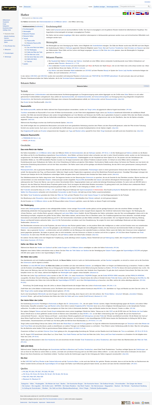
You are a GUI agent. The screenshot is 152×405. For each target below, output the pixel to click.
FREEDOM (26, 138)
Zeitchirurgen (140, 349)
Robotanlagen (93, 170)
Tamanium (130, 323)
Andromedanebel (45, 22)
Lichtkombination (40, 94)
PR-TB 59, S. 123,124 (78, 68)
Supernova (76, 278)
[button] (9, 34)
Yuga (70, 131)
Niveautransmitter (111, 99)
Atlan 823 (58, 52)
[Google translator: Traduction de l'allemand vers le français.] (129, 13)
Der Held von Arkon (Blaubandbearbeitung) (64, 388)
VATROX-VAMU (113, 275)
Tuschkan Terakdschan (85, 349)
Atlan (64, 349)
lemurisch (119, 294)
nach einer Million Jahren (70, 213)
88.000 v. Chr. (101, 288)
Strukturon (110, 112)
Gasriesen (32, 240)
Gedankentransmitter (84, 97)
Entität (105, 275)
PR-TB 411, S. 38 (107, 153)
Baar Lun (71, 323)
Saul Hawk (83, 334)
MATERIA (58, 386)
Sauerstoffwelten (61, 155)
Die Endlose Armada (107, 383)
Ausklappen (146, 85)
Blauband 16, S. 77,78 (72, 63)
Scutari (26, 102)
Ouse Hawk (112, 334)
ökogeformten (127, 238)
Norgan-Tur (97, 195)
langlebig (83, 238)
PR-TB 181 (32, 140)
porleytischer (116, 190)
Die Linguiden (36, 386)
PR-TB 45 (144, 331)
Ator (97, 361)
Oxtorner (46, 331)
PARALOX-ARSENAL (137, 275)
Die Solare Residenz (69, 386)
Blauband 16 (96, 50)
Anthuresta (58, 361)
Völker (32, 383)
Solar (126, 94)
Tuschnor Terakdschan (116, 48)
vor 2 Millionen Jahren (64, 198)
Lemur (76, 296)
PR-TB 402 (40, 240)
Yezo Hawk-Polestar (69, 334)
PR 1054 (23, 342)
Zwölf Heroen (88, 296)
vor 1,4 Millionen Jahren (75, 247)
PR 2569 (142, 280)
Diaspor (108, 66)
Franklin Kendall (65, 66)
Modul (66, 323)
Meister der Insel (137, 311)
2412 (50, 66)
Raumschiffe (80, 180)
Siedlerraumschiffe (29, 109)
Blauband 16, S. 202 (100, 296)
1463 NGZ (29, 361)
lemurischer (35, 303)
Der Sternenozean (97, 386)
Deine (128, 10)
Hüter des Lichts (37, 18)
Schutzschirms (25, 99)
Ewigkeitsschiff (28, 131)
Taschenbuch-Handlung (139, 386)
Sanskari (41, 230)
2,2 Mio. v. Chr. (50, 190)
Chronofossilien (120, 383)
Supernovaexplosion (86, 190)
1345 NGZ (33, 76)
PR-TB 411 (64, 374)
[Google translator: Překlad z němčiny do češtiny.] (142, 13)
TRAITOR (95, 76)
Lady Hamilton (128, 70)
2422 (111, 311)
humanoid (57, 30)
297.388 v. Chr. (67, 275)
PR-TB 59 (41, 374)
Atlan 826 (121, 99)
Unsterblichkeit (97, 45)
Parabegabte (39, 383)
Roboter (91, 198)
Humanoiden (62, 192)
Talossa (38, 311)
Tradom (113, 250)
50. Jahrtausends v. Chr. (75, 303)
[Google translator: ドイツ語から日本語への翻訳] (133, 13)
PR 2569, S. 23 (111, 285)
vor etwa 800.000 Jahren (37, 265)
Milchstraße (42, 294)
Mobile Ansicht (51, 402)
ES (57, 363)
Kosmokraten (55, 349)
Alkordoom (71, 349)
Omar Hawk (54, 331)
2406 (54, 323)
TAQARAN (88, 275)
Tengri (103, 131)
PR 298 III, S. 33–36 (79, 328)
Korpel (54, 311)
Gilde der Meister (69, 270)
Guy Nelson (52, 70)
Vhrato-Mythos (109, 294)
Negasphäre (109, 386)
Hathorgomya (110, 238)
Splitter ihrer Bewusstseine (29, 192)
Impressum (42, 402)
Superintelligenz (128, 250)
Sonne (120, 70)
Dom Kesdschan (50, 340)
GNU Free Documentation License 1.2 (53, 399)
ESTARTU (72, 280)
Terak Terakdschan (34, 195)
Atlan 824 (31, 119)
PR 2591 (23, 282)
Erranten (44, 131)
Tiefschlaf (90, 306)
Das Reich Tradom (84, 386)
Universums (89, 177)
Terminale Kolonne (69, 78)
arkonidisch (133, 294)
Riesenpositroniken (27, 170)
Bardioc (63, 383)
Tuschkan (24, 112)
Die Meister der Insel (52, 383)
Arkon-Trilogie (83, 388)
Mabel (73, 70)
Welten (67, 153)
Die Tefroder (125, 386)
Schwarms (72, 201)
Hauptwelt (54, 61)
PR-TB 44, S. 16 (35, 138)
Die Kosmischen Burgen (75, 383)
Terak (100, 48)
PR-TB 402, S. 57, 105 (95, 320)
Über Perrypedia (33, 402)
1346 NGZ (43, 76)
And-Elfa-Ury (142, 278)
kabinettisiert (114, 76)
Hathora (79, 61)
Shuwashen (40, 198)
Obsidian (45, 388)
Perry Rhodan (40, 361)
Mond (23, 240)
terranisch (24, 296)
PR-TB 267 (73, 72)
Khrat (81, 195)
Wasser (23, 220)
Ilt (80, 323)
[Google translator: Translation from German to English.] (147, 13)
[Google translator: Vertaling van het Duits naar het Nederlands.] (138, 13)
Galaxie (98, 180)
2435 (32, 334)
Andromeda (85, 76)
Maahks (132, 303)
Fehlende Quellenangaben (98, 388)
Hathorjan (69, 48)
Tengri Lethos (91, 109)
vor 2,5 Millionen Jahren (59, 22)
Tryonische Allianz (72, 361)
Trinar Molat (28, 326)
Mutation (48, 180)
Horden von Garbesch (45, 247)
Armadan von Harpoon (135, 48)
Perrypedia (140, 10)
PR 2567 (134, 363)
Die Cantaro (26, 386)
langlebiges (68, 35)
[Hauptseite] (9, 8)
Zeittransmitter (95, 99)
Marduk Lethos (80, 131)
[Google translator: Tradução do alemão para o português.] (125, 13)
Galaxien (88, 265)
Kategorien (25, 383)
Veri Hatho (68, 296)
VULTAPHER (105, 76)
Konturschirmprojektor (101, 97)
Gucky (84, 323)
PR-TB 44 (138, 331)
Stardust (117, 386)
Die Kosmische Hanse (91, 383)
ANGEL (25, 140)
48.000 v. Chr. (87, 313)
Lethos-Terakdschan (102, 340)
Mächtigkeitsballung (90, 280)
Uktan (90, 66)
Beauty (106, 70)
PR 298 (129, 109)
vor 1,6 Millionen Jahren (39, 201)
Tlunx (123, 331)
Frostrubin (27, 190)
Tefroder (96, 303)
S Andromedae (98, 190)
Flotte (113, 278)
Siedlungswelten (34, 208)
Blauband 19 (36, 379)
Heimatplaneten (72, 157)
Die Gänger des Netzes (134, 383)
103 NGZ (88, 70)
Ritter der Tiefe (62, 195)
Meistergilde (65, 272)
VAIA (56, 253)
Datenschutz (23, 402)
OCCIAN (137, 250)
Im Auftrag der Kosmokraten (31, 388)
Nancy (103, 334)
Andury (120, 278)
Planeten (62, 63)
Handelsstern (80, 275)
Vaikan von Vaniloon (82, 250)
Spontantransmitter (68, 97)
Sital (104, 48)
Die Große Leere (47, 386)
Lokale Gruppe (62, 247)
